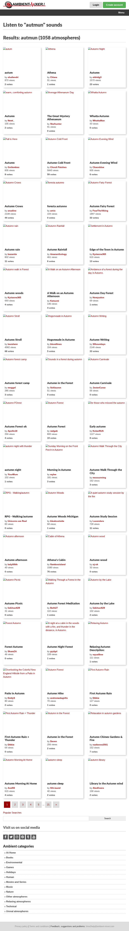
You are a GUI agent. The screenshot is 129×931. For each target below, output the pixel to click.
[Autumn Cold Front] (64, 148)
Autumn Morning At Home (21, 783)
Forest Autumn (14, 647)
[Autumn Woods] (64, 502)
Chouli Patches (58, 167)
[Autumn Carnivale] (107, 369)
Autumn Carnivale (101, 383)
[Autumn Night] (107, 58)
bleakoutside (57, 521)
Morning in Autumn (59, 470)
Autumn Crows (14, 206)
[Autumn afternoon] (22, 546)
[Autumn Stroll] (22, 325)
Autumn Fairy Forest (102, 206)
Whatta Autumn (99, 116)
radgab (54, 431)
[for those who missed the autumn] (107, 412)
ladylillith (13, 564)
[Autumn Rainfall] (64, 235)
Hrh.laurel (55, 788)
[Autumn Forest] (64, 412)
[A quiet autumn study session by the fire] (107, 502)
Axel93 (11, 788)
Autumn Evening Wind (103, 162)
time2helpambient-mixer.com (100, 926)
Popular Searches (12, 812)
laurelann (13, 344)
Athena (51, 72)
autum (9, 72)
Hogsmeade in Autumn (61, 339)
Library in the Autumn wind (106, 783)
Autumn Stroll (13, 339)
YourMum (13, 474)
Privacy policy (21, 926)
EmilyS (11, 698)
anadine (12, 210)
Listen (11, 66)
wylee (53, 474)
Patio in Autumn (15, 693)
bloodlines (56, 344)
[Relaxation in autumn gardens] (107, 723)
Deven (53, 741)
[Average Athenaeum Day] (64, 102)
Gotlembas (13, 167)
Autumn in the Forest (60, 383)
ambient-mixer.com (26, 4)
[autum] (22, 58)
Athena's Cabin (56, 560)
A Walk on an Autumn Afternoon (60, 295)
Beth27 (54, 608)
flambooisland (58, 564)
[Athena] (64, 58)
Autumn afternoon (16, 560)
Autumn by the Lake (102, 603)
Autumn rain (12, 249)
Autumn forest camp (17, 383)
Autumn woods (14, 293)
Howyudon (98, 297)
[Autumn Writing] (107, 325)
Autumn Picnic (14, 603)
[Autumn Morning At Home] (22, 769)
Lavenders (98, 521)
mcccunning (99, 477)
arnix (53, 210)
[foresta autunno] (64, 192)
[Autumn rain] (22, 235)
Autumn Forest (56, 426)
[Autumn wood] (107, 546)
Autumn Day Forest (101, 293)
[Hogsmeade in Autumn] (64, 325)
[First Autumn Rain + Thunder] (22, 723)
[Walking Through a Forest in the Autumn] (64, 589)
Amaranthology (58, 254)
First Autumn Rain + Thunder (17, 738)
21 (48, 804)
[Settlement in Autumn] (107, 235)
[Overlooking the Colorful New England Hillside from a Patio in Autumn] (22, 679)
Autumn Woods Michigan (62, 516)
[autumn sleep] (64, 769)
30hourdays (99, 344)
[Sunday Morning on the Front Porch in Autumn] (64, 455)
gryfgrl (53, 651)
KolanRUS (98, 431)
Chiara (53, 77)
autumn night (13, 470)
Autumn (95, 72)
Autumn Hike (55, 693)
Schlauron (55, 387)
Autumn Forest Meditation (63, 603)
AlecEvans (98, 788)
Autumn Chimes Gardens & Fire (106, 738)
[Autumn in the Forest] (64, 723)
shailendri (13, 77)
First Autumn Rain (101, 693)
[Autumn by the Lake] (107, 589)
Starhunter (56, 124)
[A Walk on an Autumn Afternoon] (64, 279)
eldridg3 (97, 77)
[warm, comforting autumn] (22, 102)
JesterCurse (99, 387)
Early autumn (98, 426)
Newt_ (11, 120)
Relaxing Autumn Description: (100, 648)
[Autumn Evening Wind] (107, 148)
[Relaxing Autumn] (107, 632)
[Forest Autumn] (22, 632)
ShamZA (12, 651)
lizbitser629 (14, 608)
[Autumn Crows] (22, 192)
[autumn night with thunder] (22, 455)
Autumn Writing (99, 339)
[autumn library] (107, 769)
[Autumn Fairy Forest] (107, 192)
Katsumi (54, 301)
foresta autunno (57, 206)
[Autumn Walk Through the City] (107, 455)
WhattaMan (99, 120)
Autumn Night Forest (60, 647)
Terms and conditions (39, 926)
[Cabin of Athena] (64, 546)
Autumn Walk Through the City (106, 471)
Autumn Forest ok (16, 426)
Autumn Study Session (103, 516)
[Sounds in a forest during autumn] (64, 369)
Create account (114, 4)
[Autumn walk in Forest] (22, 279)
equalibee (98, 654)
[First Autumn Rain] (107, 679)
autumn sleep (55, 783)
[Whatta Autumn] (107, 102)
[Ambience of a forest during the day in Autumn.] (107, 279)
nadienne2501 (100, 744)
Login (96, 4)
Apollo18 (12, 431)
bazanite (12, 254)
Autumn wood (98, 560)
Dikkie (96, 698)
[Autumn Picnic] (22, 589)
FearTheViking (100, 210)
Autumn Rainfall (57, 249)
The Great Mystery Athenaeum (58, 118)
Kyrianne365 (99, 254)
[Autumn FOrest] (22, 412)
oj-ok (95, 564)
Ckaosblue (98, 167)
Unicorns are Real (17, 521)
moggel (12, 387)
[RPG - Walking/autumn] (22, 502)
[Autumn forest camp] (22, 369)
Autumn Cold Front (58, 162)
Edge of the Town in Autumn (107, 249)
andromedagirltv (59, 698)
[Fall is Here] (22, 148)
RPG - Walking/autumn (19, 516)
